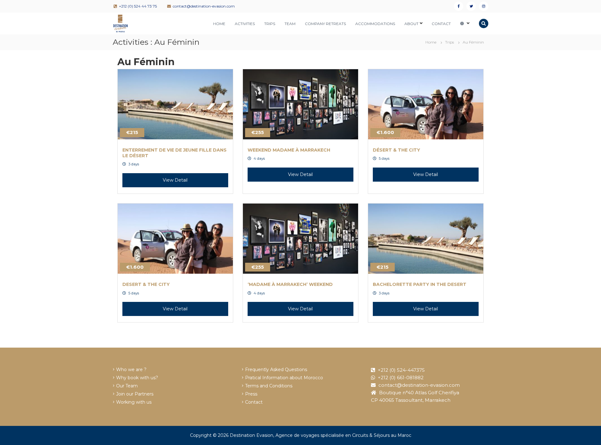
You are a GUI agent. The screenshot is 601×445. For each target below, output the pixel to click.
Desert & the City (146, 284)
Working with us (134, 402)
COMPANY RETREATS (325, 23)
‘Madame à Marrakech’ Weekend (290, 284)
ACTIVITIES (245, 23)
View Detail (175, 180)
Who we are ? (131, 369)
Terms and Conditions (268, 386)
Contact (254, 402)
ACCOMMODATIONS (375, 23)
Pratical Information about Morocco (284, 377)
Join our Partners (134, 394)
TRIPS (269, 23)
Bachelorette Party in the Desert (419, 284)
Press (251, 394)
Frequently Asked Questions (276, 369)
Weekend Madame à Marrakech (289, 150)
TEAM (290, 23)
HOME (219, 23)
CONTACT (441, 23)
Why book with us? (137, 377)
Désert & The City (396, 150)
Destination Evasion (251, 435)
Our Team (127, 386)
